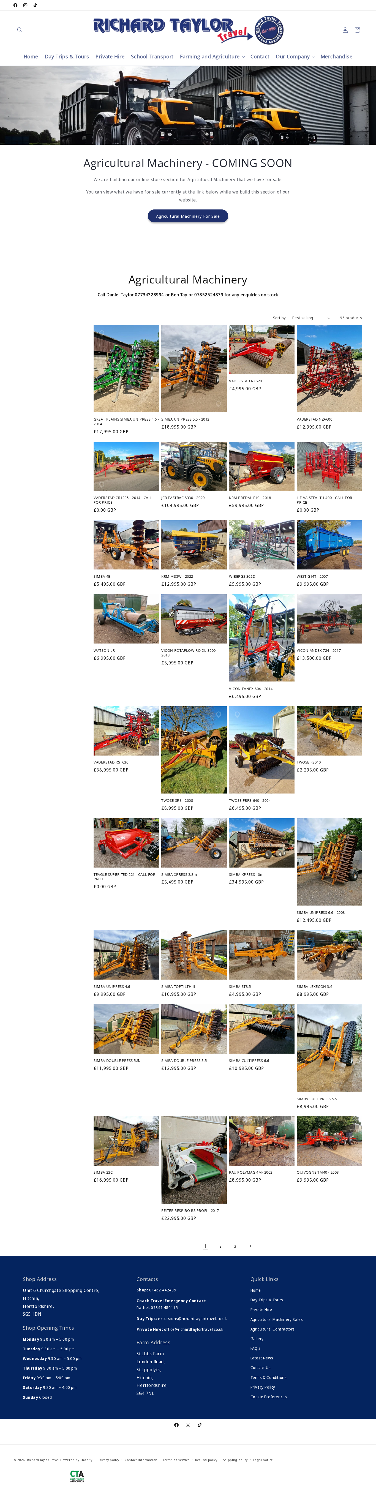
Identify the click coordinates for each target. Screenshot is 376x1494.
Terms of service (176, 1460)
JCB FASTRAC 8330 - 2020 (183, 498)
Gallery (257, 1338)
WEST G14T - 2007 (312, 576)
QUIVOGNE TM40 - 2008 (318, 1172)
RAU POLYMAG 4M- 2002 (251, 1172)
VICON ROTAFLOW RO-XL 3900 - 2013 (189, 652)
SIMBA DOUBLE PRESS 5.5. (117, 1060)
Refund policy (206, 1460)
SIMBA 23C (103, 1172)
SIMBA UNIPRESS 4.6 (112, 986)
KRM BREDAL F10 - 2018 (250, 498)
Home (255, 1290)
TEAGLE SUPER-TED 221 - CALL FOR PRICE (125, 877)
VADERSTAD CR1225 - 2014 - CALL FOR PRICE (123, 500)
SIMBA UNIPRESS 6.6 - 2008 (321, 912)
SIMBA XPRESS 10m (246, 874)
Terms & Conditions (268, 1377)
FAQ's (255, 1348)
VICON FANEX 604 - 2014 (251, 688)
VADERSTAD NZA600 (315, 419)
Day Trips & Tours (266, 1299)
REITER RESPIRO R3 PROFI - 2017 (190, 1210)
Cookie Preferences (268, 1396)
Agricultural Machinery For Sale (188, 216)
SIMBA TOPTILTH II (178, 986)
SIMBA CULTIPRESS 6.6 (249, 1060)
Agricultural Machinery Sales (276, 1319)
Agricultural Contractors (272, 1329)
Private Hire (261, 1309)
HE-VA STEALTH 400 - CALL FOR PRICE (324, 500)
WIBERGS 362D (242, 576)
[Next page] (250, 1246)
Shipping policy (235, 1460)
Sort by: (280, 317)
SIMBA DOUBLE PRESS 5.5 (184, 1060)
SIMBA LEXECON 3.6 (314, 986)
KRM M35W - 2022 (177, 576)
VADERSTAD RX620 (245, 381)
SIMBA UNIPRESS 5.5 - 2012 (185, 419)
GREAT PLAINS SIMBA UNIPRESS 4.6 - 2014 (126, 421)
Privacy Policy (262, 1387)
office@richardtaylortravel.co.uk (193, 1329)
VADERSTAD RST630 (111, 762)
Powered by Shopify (76, 1460)
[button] (20, 30)
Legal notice (263, 1460)
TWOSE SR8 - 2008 (177, 800)
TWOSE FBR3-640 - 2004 (250, 800)
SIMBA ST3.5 (240, 986)
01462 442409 (162, 1290)
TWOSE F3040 (309, 762)
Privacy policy (108, 1460)
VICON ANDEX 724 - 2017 (319, 650)
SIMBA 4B (102, 576)
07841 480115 (164, 1307)
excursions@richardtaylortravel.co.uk (192, 1318)
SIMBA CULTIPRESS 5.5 (317, 1098)
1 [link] (205, 1246)
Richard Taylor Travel (43, 1460)
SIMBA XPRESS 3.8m (179, 874)
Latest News (261, 1358)
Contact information (141, 1460)
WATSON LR (104, 650)
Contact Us (260, 1367)
